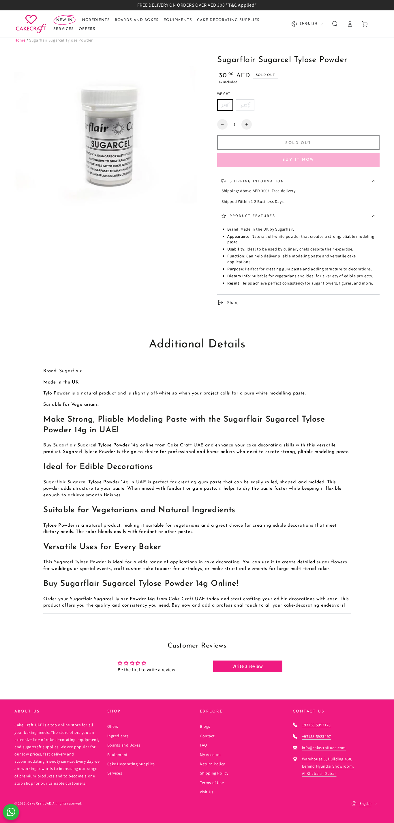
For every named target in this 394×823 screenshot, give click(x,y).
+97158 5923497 (316, 736)
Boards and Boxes (124, 745)
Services (114, 773)
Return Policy (212, 763)
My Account (210, 754)
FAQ (203, 745)
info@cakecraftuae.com (324, 747)
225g (245, 105)
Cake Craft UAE (39, 803)
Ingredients (118, 735)
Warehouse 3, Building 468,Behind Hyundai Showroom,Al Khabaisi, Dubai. (328, 766)
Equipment (117, 754)
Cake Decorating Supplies (131, 763)
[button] (334, 24)
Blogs (205, 726)
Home (19, 40)
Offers (113, 726)
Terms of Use (212, 782)
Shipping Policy (214, 773)
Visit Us (206, 791)
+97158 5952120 (316, 724)
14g (225, 105)
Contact (207, 735)
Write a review (247, 666)
